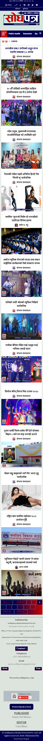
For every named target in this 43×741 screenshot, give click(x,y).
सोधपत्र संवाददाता (24, 57)
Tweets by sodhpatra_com (21, 678)
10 (21, 607)
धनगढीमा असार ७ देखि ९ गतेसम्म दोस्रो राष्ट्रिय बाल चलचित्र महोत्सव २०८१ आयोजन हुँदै (21, 516)
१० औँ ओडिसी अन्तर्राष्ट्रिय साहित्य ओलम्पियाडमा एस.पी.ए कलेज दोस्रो (21, 91)
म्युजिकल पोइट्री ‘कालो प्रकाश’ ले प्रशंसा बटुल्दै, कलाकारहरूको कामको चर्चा (21, 561)
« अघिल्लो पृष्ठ (19, 602)
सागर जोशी (23, 567)
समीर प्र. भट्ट (23, 225)
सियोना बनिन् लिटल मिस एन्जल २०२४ (21, 391)
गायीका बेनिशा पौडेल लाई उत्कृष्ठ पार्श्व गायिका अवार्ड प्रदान (21, 347)
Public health (14, 33)
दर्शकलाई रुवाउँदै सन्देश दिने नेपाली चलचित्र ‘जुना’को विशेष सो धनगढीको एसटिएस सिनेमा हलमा (21, 217)
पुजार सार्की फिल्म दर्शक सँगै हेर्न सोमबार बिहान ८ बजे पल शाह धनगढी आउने (21, 433)
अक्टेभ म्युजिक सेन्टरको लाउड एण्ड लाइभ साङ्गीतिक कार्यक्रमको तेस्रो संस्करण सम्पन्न (21, 262)
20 (27, 607)
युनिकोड (25, 9)
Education (27, 33)
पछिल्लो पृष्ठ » (7, 612)
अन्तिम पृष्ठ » (21, 612)
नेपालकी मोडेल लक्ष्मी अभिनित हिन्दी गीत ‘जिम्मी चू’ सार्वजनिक (21, 176)
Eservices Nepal (21, 739)
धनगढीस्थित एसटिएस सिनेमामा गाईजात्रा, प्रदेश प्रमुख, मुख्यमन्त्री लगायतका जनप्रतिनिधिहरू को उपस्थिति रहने (21, 131)
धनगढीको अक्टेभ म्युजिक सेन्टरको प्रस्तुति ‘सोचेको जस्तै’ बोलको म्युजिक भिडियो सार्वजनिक (21, 302)
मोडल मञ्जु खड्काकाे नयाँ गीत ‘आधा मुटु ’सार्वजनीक (21, 475)
